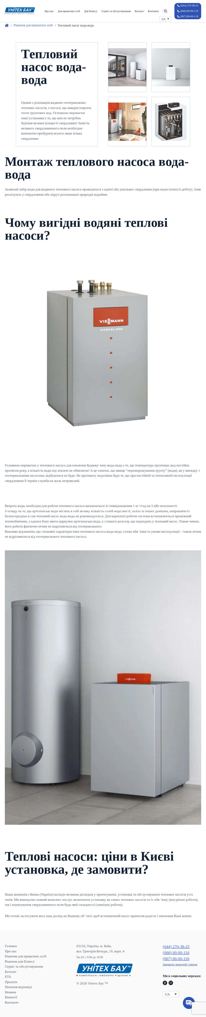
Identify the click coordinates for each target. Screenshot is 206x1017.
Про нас (49, 11)
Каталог (139, 11)
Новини (10, 992)
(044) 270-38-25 (189, 5)
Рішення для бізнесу (20, 961)
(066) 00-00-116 (189, 10)
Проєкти (11, 982)
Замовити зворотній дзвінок (180, 964)
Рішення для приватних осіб (25, 956)
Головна (11, 946)
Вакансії (11, 997)
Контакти (153, 11)
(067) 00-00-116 (189, 16)
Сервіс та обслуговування (116, 11)
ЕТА (8, 977)
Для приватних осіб (69, 11)
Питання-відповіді (18, 987)
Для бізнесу (90, 11)
